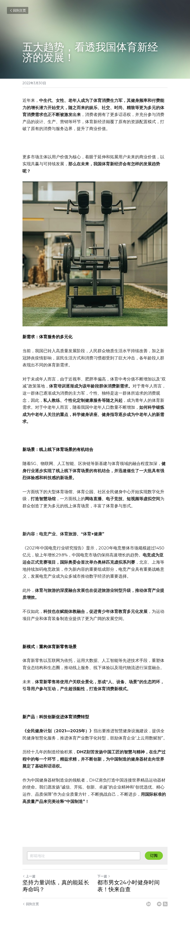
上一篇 (30, 876)
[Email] (159, 904)
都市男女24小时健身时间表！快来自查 (128, 886)
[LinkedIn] (148, 904)
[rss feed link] (165, 904)
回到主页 (19, 10)
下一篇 (102, 876)
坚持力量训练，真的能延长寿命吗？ (55, 886)
